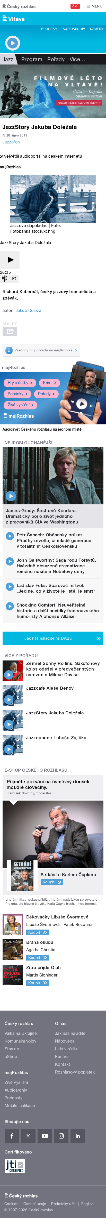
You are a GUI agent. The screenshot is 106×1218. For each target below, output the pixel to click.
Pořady (56, 59)
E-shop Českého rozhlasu (36, 770)
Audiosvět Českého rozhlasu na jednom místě (42, 429)
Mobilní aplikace (20, 1105)
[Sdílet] (14, 279)
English (87, 1204)
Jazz (8, 59)
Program (49, 29)
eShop (11, 1056)
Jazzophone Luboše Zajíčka (56, 737)
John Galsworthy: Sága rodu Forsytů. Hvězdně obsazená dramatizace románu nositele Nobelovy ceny (56, 566)
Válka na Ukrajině (21, 1033)
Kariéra (61, 1056)
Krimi (47, 382)
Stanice (12, 1048)
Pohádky (15, 393)
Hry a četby (18, 382)
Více (77, 59)
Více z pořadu (21, 655)
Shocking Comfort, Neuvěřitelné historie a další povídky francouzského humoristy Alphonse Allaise (58, 610)
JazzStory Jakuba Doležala (55, 712)
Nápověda (65, 1041)
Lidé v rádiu (66, 1048)
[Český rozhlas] (19, 6)
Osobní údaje (34, 1204)
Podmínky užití (63, 1204)
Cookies (11, 1204)
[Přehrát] (10, 260)
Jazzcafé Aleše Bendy (50, 688)
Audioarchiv (74, 29)
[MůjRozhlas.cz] (10, 167)
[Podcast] (4, 279)
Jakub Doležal (29, 310)
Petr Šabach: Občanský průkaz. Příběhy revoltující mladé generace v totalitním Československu (54, 540)
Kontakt (62, 1064)
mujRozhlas (13, 367)
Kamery (96, 29)
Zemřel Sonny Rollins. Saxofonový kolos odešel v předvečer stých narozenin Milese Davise (63, 669)
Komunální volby (20, 1041)
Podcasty (14, 1097)
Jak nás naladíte (70, 1033)
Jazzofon (11, 142)
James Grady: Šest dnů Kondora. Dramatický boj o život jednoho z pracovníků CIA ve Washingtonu (42, 516)
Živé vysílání (18, 404)
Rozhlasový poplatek (75, 1072)
